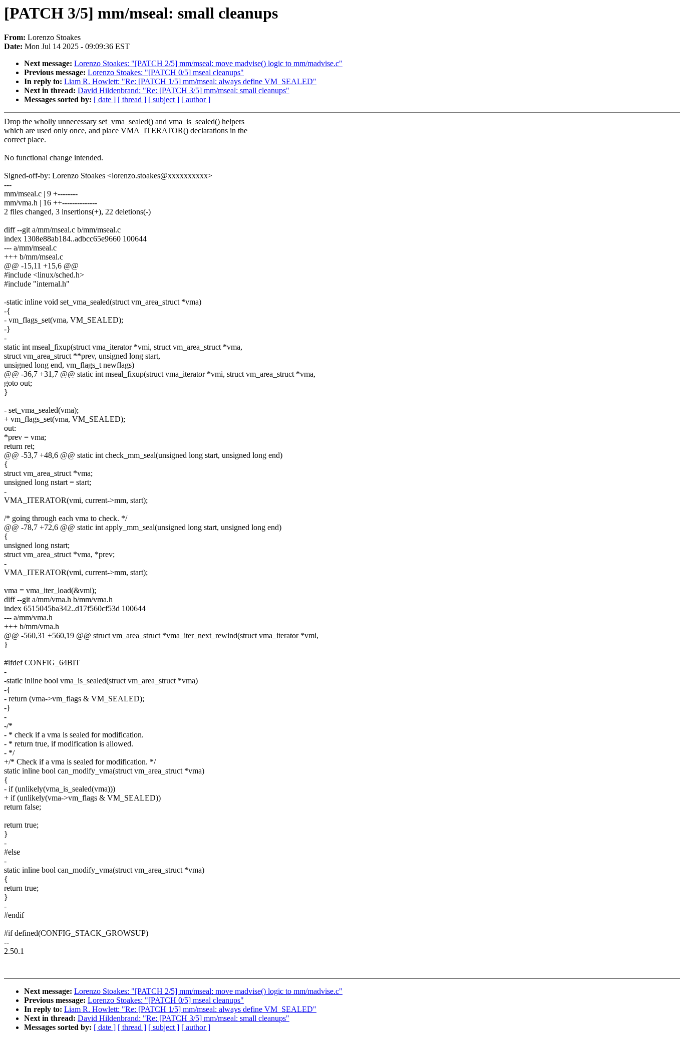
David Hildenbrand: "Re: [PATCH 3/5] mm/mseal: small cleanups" (183, 90)
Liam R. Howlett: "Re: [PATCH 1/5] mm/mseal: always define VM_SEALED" (190, 81)
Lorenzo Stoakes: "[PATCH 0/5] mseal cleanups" (166, 72)
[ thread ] (132, 99)
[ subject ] (163, 99)
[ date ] (105, 99)
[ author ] (195, 99)
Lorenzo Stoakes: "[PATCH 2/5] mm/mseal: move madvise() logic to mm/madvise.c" (208, 63)
